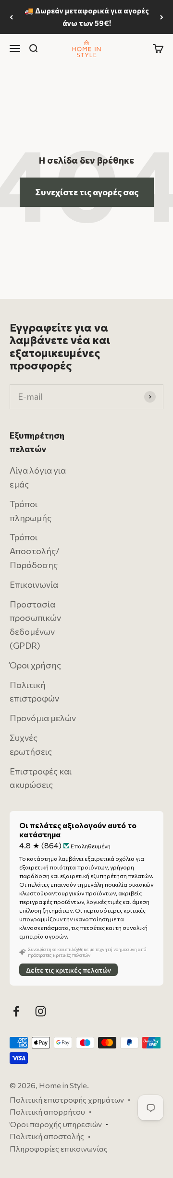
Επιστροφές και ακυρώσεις (41, 778)
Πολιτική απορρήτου (47, 1111)
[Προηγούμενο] (11, 17)
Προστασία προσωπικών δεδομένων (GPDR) (35, 625)
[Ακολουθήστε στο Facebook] (16, 1011)
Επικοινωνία (34, 584)
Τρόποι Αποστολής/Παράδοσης (35, 551)
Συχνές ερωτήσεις (31, 744)
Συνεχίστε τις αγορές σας (86, 192)
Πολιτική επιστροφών (34, 691)
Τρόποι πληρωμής (30, 511)
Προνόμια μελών (43, 718)
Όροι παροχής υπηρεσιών (56, 1124)
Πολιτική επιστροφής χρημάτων (67, 1099)
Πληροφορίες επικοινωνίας (59, 1148)
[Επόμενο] (161, 17)
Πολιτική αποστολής (47, 1136)
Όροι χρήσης (35, 665)
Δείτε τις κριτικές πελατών (68, 970)
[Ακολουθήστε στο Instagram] (40, 1011)
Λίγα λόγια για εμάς (38, 477)
